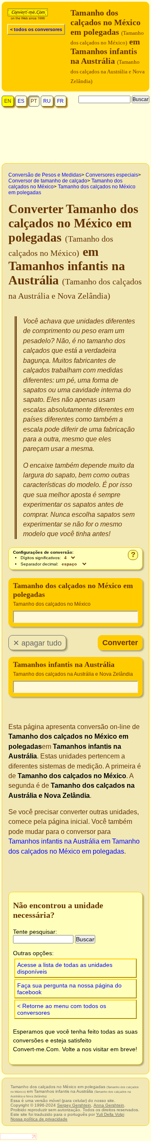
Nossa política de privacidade (39, 1119)
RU (47, 101)
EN (7, 101)
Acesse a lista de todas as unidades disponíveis (64, 968)
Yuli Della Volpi (110, 1114)
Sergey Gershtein (74, 1105)
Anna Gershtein (109, 1105)
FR (60, 101)
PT (34, 101)
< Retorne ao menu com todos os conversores (61, 1009)
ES (21, 101)
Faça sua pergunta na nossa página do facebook (69, 988)
